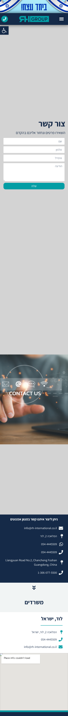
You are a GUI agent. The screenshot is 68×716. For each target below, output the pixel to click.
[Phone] (4, 19)
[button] (4, 30)
